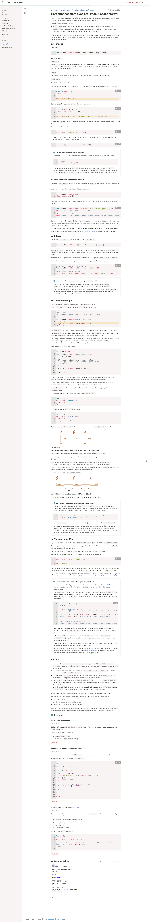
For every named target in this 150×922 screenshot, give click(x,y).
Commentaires (61, 861)
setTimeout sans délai (62, 539)
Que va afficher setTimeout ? (63, 807)
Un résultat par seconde (61, 721)
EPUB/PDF (134, 2)
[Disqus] (86, 885)
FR (2, 4)
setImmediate (93, 650)
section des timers (91, 231)
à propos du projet (49, 919)
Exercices (59, 715)
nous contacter (61, 919)
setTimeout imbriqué (61, 300)
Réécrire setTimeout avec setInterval (66, 748)
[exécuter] (116, 91)
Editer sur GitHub (7, 47)
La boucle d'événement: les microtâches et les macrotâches (99, 576)
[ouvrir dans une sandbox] (119, 91)
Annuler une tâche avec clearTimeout (67, 180)
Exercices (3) (6, 34)
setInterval (56, 236)
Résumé (55, 659)
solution (55, 742)
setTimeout (57, 44)
